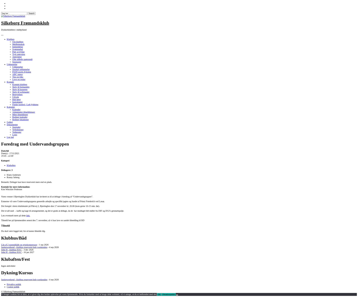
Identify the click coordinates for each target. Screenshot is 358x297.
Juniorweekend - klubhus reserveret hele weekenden (24, 247)
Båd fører (16, 99)
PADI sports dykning (21, 72)
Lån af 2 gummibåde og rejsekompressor (19, 245)
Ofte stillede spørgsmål (22, 59)
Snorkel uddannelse (21, 69)
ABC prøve (17, 74)
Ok (159, 294)
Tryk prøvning (18, 54)
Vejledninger (17, 129)
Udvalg (15, 97)
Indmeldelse (17, 47)
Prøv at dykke (18, 52)
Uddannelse (12, 64)
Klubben (10, 39)
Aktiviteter (17, 57)
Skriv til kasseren (19, 89)
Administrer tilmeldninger (23, 112)
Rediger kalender (19, 117)
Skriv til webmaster (20, 92)
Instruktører (17, 102)
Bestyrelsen (17, 94)
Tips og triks (17, 77)
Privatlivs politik (14, 284)
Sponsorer (16, 62)
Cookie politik (13, 287)
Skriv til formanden (20, 87)
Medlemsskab (18, 44)
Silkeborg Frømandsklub (25, 22)
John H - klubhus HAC (11, 250)
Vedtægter (16, 132)
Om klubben (17, 42)
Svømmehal (17, 49)
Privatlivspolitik (168, 294)
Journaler (16, 127)
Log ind (10, 137)
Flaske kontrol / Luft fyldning (25, 104)
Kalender (11, 107)
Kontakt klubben (19, 84)
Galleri (10, 122)
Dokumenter (12, 124)
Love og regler (18, 79)
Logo (14, 135)
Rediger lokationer (20, 119)
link (28, 215)
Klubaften (11, 165)
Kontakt (10, 82)
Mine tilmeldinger (20, 114)
